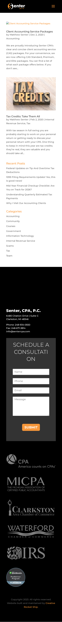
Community (13, 221)
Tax (28, 123)
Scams (10, 245)
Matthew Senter (19, 34)
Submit (31, 427)
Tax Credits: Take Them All (23, 116)
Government (13, 231)
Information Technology (20, 235)
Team (9, 255)
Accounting (13, 38)
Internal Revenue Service (20, 240)
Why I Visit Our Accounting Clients (26, 203)
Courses (10, 226)
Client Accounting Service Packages (29, 31)
